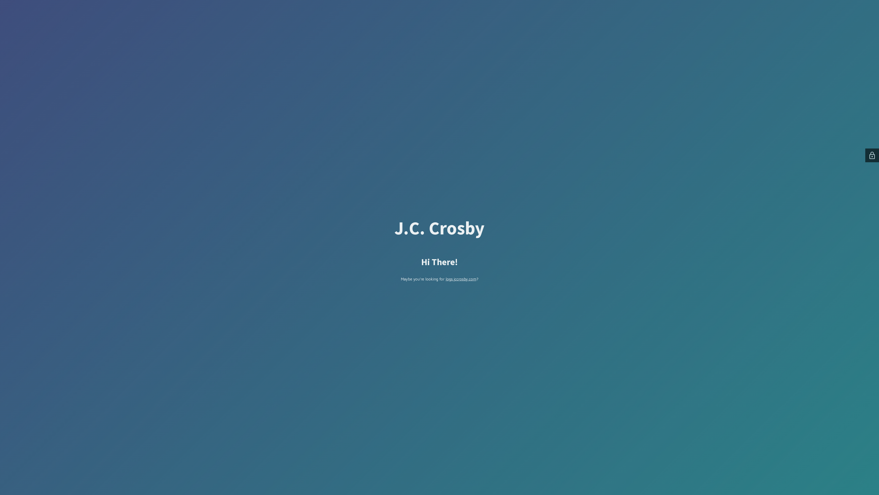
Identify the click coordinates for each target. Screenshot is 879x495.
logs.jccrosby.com (461, 279)
